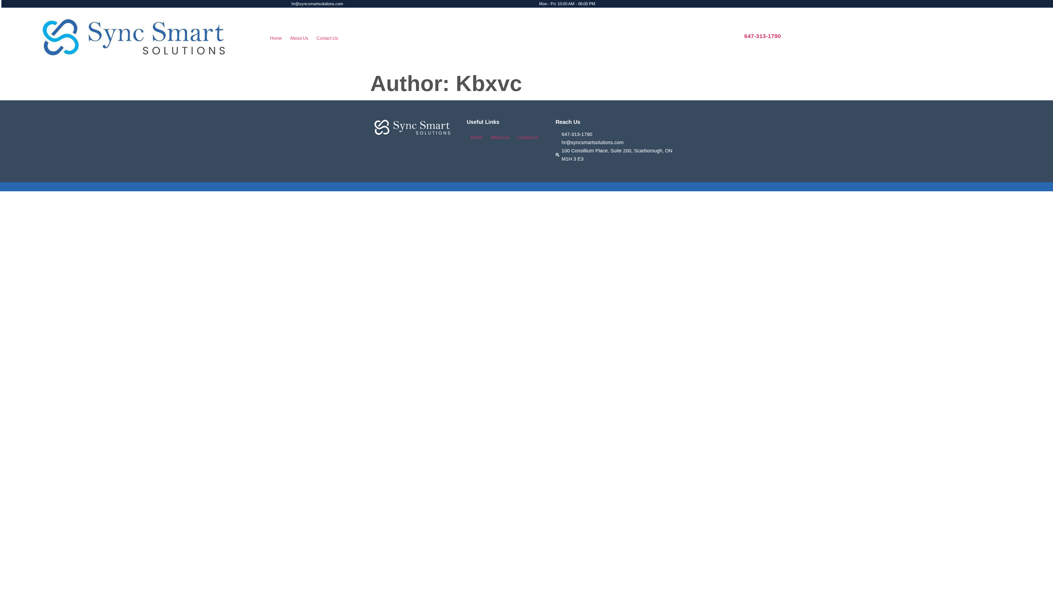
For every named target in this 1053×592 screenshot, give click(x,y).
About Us (299, 38)
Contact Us (327, 38)
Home (276, 38)
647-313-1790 (762, 36)
